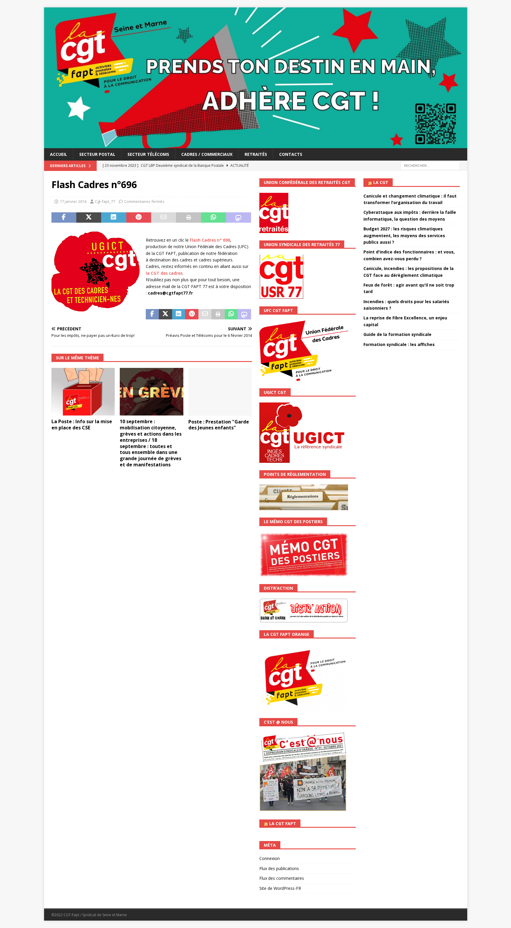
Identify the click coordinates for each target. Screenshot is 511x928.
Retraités (256, 154)
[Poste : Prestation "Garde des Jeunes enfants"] (220, 392)
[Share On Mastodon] (238, 217)
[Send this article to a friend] (163, 217)
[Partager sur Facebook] (63, 217)
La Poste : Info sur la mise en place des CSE (81, 424)
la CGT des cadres (164, 273)
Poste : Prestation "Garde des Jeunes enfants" (218, 424)
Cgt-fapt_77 (105, 201)
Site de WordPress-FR (280, 888)
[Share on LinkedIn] (113, 217)
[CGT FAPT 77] (255, 145)
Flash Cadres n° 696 (210, 240)
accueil (58, 154)
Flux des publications (279, 868)
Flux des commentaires (281, 878)
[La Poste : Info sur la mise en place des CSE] (83, 392)
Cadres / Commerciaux (206, 154)
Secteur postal (97, 154)
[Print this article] (188, 217)
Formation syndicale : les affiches (399, 344)
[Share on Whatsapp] (213, 217)
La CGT (380, 182)
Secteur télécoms (148, 154)
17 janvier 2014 (73, 201)
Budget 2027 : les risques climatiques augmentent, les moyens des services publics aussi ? (404, 235)
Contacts (290, 154)
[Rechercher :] (430, 165)
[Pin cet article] (138, 217)
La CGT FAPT (282, 823)
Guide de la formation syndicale (397, 334)
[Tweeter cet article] (88, 217)
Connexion (269, 858)
